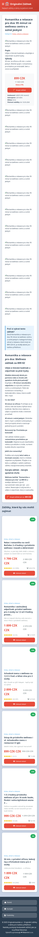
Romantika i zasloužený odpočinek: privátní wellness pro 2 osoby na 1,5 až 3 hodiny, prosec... (18, 610)
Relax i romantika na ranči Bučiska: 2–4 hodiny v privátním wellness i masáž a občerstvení (19, 545)
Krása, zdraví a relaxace (20, 34)
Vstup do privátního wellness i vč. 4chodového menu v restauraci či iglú (18, 740)
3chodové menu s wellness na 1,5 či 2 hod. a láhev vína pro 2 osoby (18, 676)
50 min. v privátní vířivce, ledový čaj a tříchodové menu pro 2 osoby (19, 862)
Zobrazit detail (21, 573)
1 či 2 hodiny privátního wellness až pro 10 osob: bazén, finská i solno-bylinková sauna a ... (19, 798)
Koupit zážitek (21, 90)
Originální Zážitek (20, 4)
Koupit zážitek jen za (20, 497)
